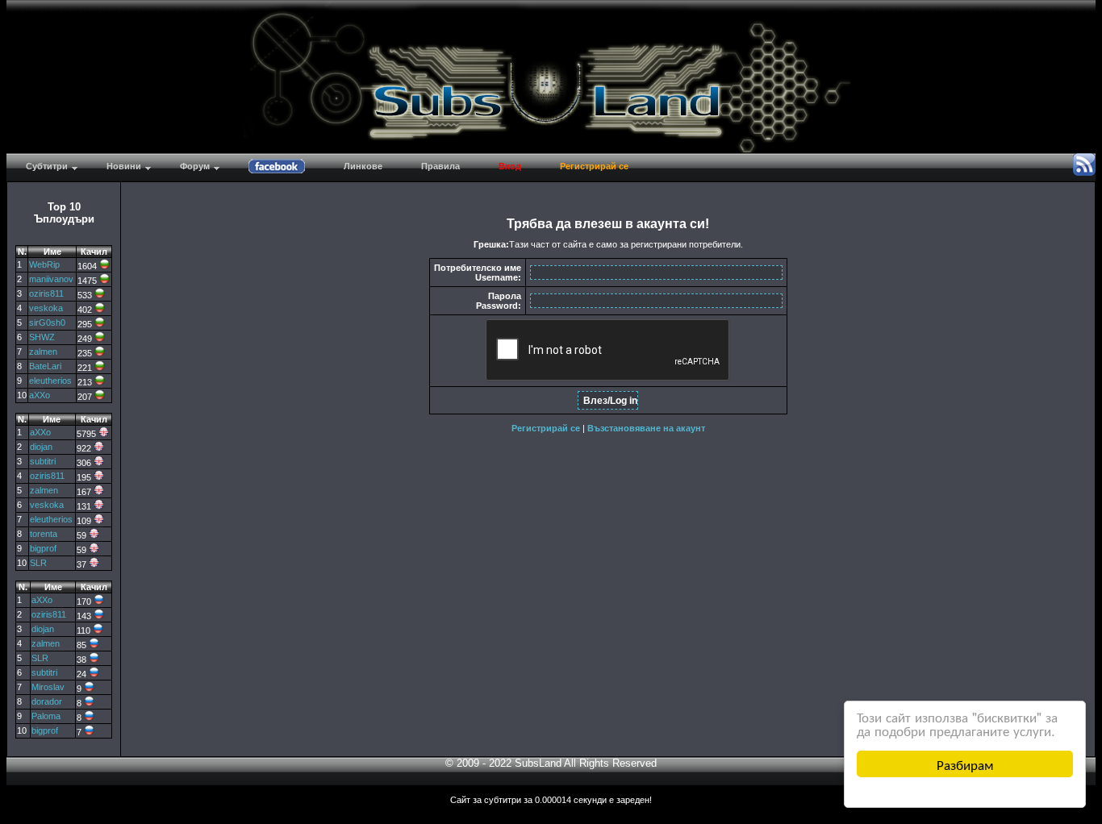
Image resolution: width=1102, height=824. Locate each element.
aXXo (39, 395)
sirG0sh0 (47, 322)
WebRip (44, 264)
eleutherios (50, 380)
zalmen (43, 351)
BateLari (45, 366)
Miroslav (48, 687)
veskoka (46, 308)
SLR (38, 563)
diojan (41, 447)
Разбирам (965, 764)
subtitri (43, 461)
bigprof (43, 548)
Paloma (46, 716)
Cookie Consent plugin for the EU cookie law (965, 792)
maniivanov (51, 279)
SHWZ (42, 337)
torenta (43, 534)
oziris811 (46, 293)
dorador (46, 701)
